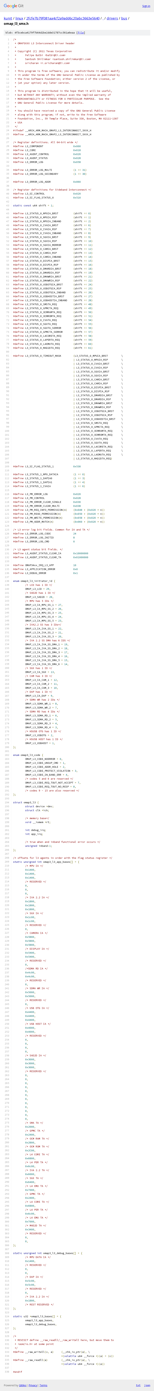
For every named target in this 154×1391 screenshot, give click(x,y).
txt (138, 1385)
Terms (43, 1385)
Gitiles (22, 1385)
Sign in (146, 6)
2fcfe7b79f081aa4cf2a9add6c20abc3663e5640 (63, 18)
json (147, 1385)
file (81, 32)
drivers (112, 18)
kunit (8, 18)
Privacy (33, 1385)
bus (124, 18)
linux (19, 18)
